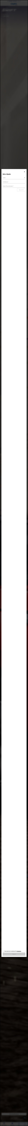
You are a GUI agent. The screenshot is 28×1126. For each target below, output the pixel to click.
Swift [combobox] (4, 177)
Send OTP (21, 190)
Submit (14, 954)
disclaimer (19, 951)
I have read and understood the (12, 951)
